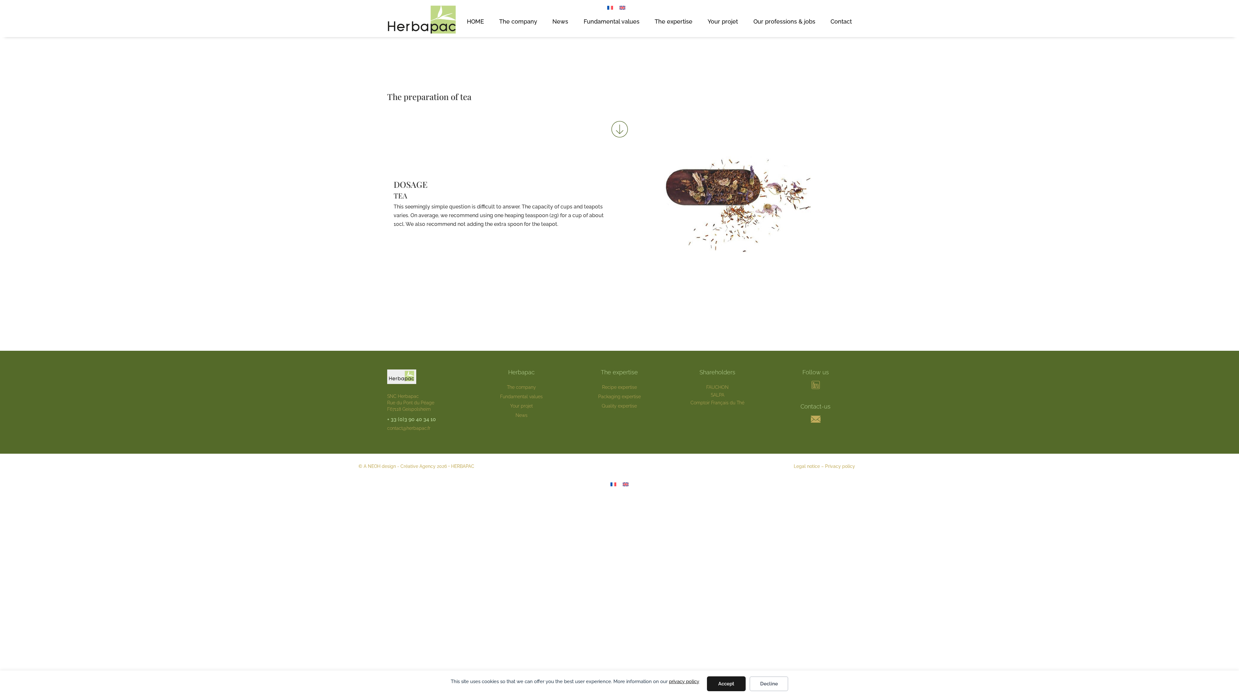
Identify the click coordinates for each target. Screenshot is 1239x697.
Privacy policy (840, 466)
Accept (726, 684)
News (560, 21)
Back (619, 274)
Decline (769, 684)
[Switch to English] (622, 7)
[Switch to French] (610, 7)
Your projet (723, 21)
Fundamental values (612, 21)
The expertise (673, 21)
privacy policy (684, 681)
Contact (841, 21)
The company (518, 21)
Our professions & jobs (784, 21)
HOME (475, 21)
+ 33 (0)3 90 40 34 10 (411, 419)
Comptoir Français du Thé (717, 402)
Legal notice (807, 466)
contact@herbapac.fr (408, 428)
